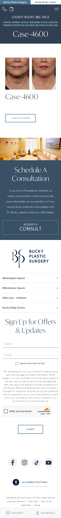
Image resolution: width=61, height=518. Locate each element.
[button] (30, 278)
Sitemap (37, 505)
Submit (30, 429)
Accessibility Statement (16, 501)
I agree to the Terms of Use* (32, 363)
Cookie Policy (26, 505)
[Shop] (11, 9)
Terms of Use (33, 387)
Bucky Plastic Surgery (15, 2)
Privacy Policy (14, 387)
